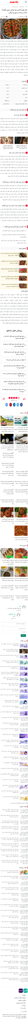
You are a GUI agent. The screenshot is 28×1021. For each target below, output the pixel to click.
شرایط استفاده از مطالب (20, 998)
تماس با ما (23, 1008)
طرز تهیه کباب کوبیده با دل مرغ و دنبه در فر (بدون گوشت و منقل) (7, 597)
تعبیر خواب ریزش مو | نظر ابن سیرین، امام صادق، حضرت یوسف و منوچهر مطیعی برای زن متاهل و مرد (9, 822)
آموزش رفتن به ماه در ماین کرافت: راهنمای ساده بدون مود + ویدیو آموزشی (7, 447)
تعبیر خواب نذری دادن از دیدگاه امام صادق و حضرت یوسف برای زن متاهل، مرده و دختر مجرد (9, 862)
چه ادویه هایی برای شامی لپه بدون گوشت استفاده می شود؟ (14, 353)
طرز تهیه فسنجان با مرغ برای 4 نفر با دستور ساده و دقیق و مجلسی (21, 597)
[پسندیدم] (24, 398)
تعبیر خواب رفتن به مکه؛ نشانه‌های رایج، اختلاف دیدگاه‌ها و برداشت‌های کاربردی (21, 429)
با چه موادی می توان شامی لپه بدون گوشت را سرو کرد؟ (13, 390)
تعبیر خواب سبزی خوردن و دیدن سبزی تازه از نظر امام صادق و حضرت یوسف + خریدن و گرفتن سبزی (9, 839)
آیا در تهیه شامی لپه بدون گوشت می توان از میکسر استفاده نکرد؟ (13, 345)
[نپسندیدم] (3, 398)
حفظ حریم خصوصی (21, 1003)
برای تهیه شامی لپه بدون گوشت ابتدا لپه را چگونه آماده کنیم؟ (14, 337)
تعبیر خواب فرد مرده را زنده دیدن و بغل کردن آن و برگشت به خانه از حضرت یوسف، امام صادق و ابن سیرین (9, 845)
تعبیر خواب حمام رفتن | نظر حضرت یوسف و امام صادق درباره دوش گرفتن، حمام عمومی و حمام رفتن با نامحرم (21, 448)
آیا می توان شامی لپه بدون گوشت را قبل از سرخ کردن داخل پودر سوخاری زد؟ (14, 383)
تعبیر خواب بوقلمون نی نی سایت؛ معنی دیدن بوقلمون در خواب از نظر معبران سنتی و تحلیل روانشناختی (9, 674)
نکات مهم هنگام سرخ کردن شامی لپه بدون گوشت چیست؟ (14, 367)
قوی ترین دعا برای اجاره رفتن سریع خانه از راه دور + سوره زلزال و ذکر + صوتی (8, 465)
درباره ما (24, 1005)
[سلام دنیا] (21, 992)
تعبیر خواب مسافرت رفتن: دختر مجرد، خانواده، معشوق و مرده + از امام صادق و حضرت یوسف (7, 429)
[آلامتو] (25, 992)
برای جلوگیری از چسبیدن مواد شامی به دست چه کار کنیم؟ (13, 375)
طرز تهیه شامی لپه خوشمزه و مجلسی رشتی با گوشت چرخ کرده (8, 521)
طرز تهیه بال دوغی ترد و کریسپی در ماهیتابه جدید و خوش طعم (21, 561)
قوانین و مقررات (22, 1000)
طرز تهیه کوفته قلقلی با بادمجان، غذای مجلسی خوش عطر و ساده (21, 579)
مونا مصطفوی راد (21, 16)
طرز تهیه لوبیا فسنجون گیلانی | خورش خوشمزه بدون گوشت (7, 579)
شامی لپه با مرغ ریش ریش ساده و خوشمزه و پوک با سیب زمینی (21, 521)
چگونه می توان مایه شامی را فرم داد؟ (15, 360)
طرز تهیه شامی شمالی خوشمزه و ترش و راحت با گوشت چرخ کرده (7, 501)
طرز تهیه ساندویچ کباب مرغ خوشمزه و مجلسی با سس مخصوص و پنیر (8, 562)
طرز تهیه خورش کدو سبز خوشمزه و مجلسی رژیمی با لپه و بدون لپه (21, 539)
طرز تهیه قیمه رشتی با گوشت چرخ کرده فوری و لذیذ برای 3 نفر (21, 501)
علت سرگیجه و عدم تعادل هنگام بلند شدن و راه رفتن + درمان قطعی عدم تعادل (21, 483)
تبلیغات (24, 995)
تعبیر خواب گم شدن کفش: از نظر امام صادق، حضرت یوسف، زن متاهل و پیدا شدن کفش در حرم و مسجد (9, 828)
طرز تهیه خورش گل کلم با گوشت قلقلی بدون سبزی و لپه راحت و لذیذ (7, 483)
